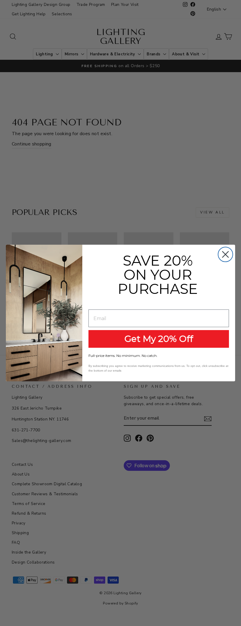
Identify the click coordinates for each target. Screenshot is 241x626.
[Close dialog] (225, 254)
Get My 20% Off (158, 338)
